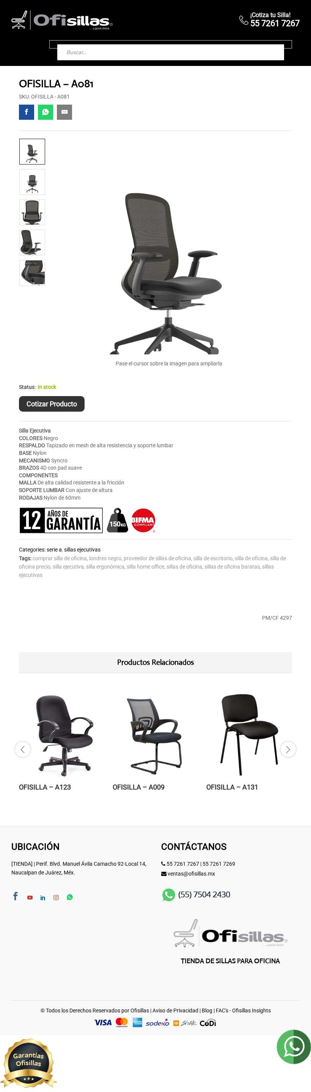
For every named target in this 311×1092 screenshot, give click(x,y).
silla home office (145, 567)
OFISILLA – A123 (45, 787)
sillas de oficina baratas (232, 567)
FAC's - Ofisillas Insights (243, 1010)
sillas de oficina (184, 567)
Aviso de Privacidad (175, 1010)
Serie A (54, 550)
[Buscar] (270, 44)
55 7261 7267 (182, 864)
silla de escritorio (212, 558)
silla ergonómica (105, 567)
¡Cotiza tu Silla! (270, 15)
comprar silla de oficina (60, 558)
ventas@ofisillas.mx (191, 874)
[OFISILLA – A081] (26, 112)
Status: (27, 387)
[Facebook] (16, 897)
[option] (32, 151)
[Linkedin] (42, 898)
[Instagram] (56, 898)
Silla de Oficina (251, 558)
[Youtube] (30, 898)
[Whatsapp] (70, 897)
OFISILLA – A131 (232, 787)
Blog (207, 1010)
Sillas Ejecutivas (82, 550)
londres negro (105, 558)
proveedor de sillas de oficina (157, 558)
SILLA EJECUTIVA (68, 567)
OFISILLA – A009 (139, 787)
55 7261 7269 (219, 864)
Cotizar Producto (52, 404)
